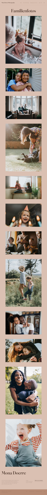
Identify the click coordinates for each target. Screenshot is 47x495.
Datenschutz (4, 491)
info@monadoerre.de (29, 481)
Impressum (9, 491)
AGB (6, 491)
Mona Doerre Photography (8, 2)
